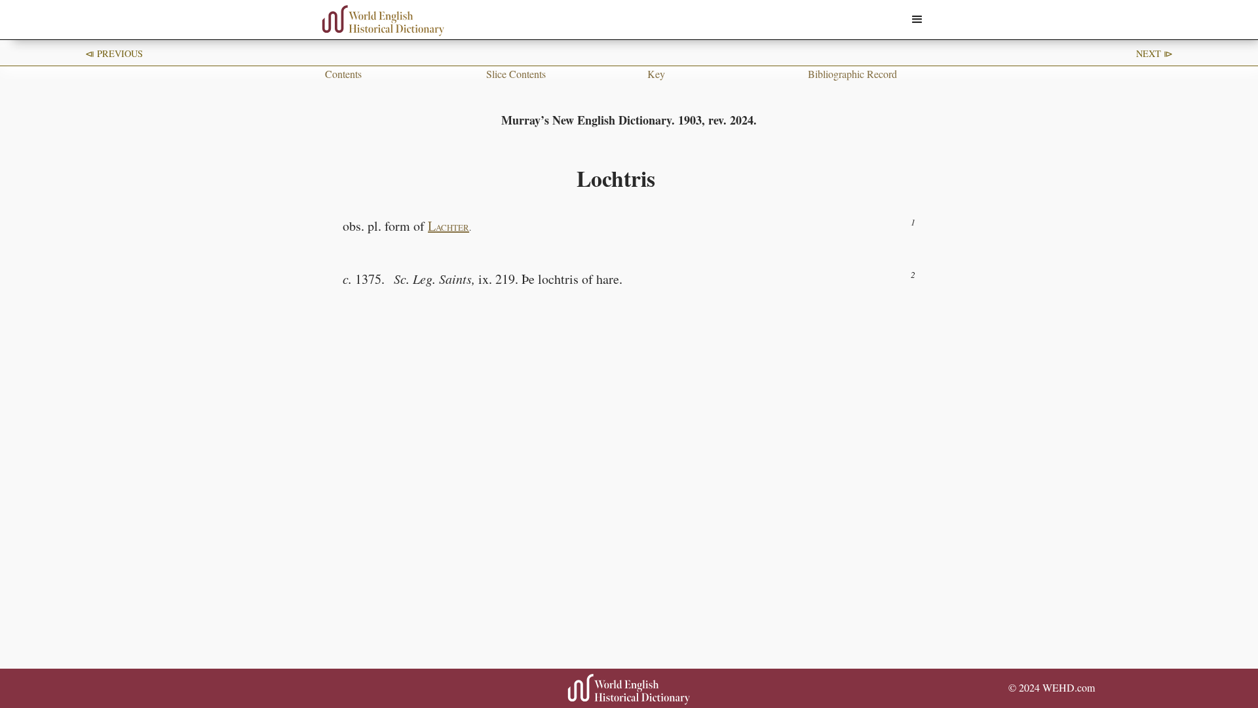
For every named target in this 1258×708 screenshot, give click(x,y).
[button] (917, 19)
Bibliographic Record (852, 74)
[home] (383, 20)
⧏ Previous (114, 53)
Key (656, 74)
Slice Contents (516, 74)
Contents (343, 74)
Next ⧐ (1154, 53)
